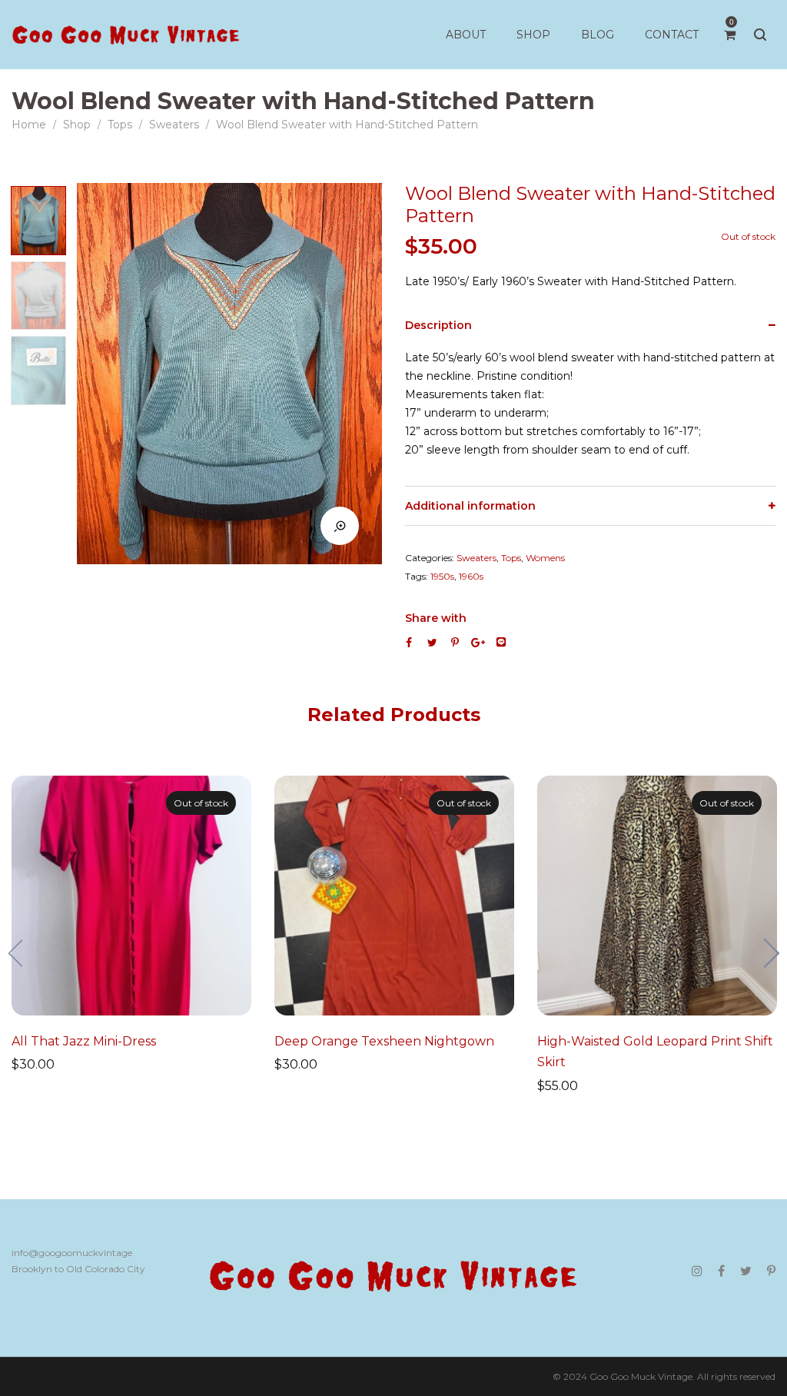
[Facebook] (721, 1271)
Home (29, 124)
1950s (442, 576)
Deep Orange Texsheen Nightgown (384, 1041)
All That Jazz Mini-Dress (84, 1041)
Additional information (470, 506)
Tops (120, 124)
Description (438, 325)
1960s (471, 576)
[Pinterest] (771, 1271)
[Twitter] (746, 1271)
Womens (545, 557)
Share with (436, 618)
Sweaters (174, 124)
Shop (77, 124)
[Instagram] (697, 1271)
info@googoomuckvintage (72, 1252)
